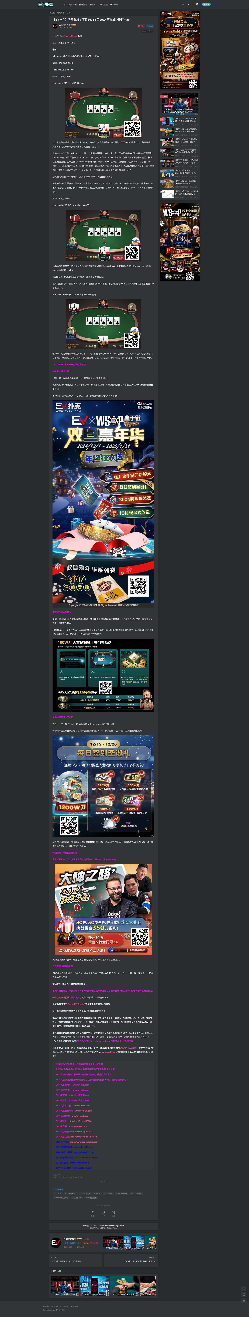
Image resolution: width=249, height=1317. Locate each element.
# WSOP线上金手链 (61, 1198)
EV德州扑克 (63, 24)
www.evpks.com (81, 1084)
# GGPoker (108, 1193)
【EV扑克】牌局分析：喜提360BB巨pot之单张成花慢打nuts (91, 19)
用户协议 (74, 1306)
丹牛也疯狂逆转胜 (75, 1004)
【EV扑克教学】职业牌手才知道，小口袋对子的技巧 (186, 140)
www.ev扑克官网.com (79, 1095)
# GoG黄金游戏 (91, 1198)
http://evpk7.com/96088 (106, 1041)
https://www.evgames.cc (81, 1131)
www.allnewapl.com (79, 1162)
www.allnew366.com (84, 1152)
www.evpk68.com (80, 1115)
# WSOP (97, 1193)
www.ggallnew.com (82, 1167)
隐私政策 (65, 1306)
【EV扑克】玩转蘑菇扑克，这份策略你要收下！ (186, 182)
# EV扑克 (58, 1193)
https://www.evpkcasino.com (83, 1136)
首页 (64, 4)
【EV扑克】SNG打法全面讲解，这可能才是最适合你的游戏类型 (186, 194)
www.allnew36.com (83, 1147)
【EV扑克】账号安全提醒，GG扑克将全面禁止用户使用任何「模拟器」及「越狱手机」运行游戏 (186, 153)
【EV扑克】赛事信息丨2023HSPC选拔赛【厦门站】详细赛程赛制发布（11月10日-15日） (186, 174)
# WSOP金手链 (121, 1193)
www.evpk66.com (81, 1105)
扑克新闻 (83, 4)
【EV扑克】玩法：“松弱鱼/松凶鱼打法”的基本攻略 (186, 130)
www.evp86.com (69, 35)
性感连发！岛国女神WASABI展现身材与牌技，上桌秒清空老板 (186, 162)
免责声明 (55, 1306)
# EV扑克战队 (85, 1193)
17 (67, 1243)
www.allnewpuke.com (87, 1157)
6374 (74, 1243)
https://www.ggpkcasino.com (84, 1141)
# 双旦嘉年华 (77, 1198)
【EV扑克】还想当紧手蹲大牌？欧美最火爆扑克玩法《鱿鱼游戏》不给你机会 (186, 121)
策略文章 (93, 4)
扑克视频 (104, 4)
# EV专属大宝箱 (70, 1193)
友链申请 (46, 1306)
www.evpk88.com (83, 1110)
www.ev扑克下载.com (79, 1100)
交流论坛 (73, 4)
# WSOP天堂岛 (136, 1193)
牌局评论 (114, 4)
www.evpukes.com (78, 1126)
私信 (151, 26)
